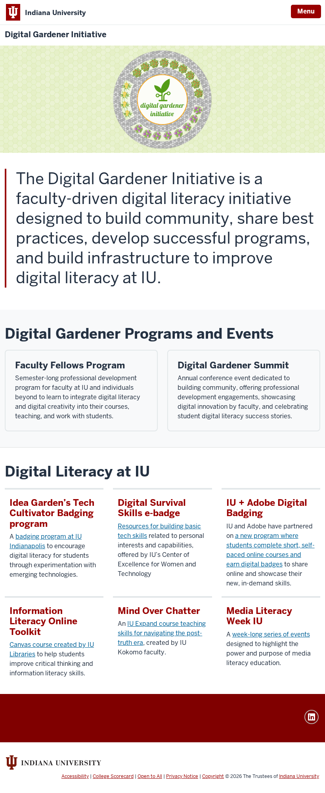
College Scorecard (113, 776)
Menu (306, 11)
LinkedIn (311, 717)
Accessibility (75, 776)
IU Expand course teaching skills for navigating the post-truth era (162, 633)
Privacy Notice (182, 776)
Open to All (150, 776)
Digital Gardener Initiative (56, 34)
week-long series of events (271, 634)
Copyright (213, 776)
